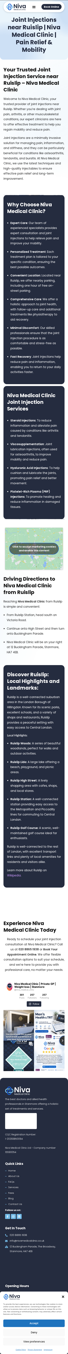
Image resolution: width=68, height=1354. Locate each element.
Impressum (48, 1349)
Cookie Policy (21, 1349)
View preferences (34, 1341)
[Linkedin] (19, 1216)
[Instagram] (13, 1216)
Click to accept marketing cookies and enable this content (34, 548)
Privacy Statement (35, 1349)
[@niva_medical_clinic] (9, 986)
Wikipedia (14, 875)
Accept (34, 1323)
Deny (34, 1332)
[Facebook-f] (7, 1216)
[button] (63, 1296)
